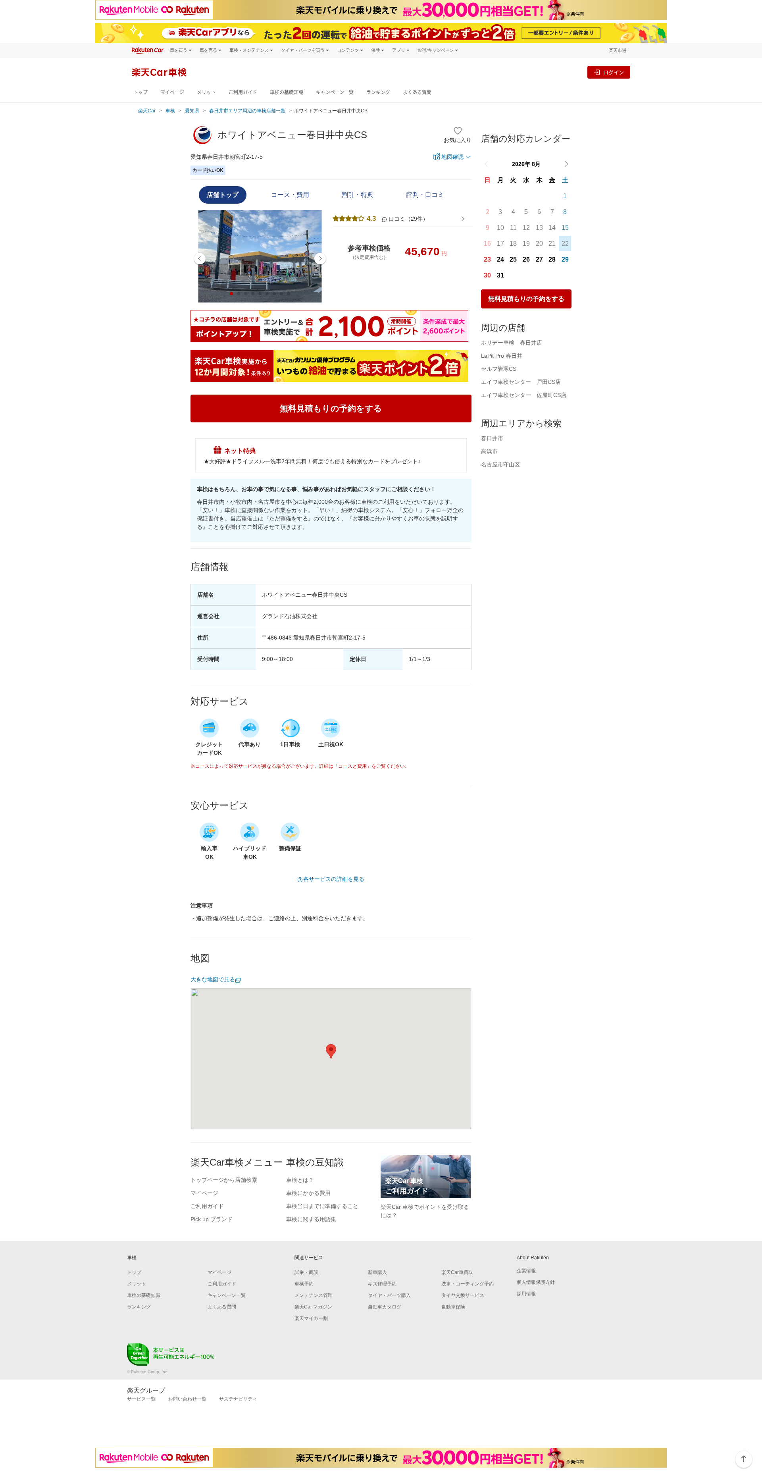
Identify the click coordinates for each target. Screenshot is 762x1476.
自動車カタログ (384, 1307)
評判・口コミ (425, 194)
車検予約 (304, 1284)
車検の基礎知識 (286, 92)
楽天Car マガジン (313, 1307)
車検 (170, 111)
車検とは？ (300, 1180)
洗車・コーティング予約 (467, 1284)
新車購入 (377, 1272)
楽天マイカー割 (311, 1318)
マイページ (172, 92)
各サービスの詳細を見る (333, 879)
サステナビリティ (238, 1399)
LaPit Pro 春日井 (501, 356)
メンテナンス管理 (313, 1295)
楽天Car (147, 111)
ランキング (378, 92)
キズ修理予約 (382, 1284)
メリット (206, 92)
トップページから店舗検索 (223, 1180)
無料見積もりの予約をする (526, 298)
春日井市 (492, 438)
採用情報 (526, 1294)
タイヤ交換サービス (462, 1295)
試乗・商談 (306, 1272)
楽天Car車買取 (457, 1272)
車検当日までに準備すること (322, 1206)
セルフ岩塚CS (498, 369)
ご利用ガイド (243, 92)
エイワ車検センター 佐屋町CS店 (523, 395)
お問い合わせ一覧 (187, 1399)
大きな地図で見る (212, 979)
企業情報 (526, 1271)
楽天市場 (617, 50)
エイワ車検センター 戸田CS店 (521, 382)
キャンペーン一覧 (335, 92)
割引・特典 (357, 194)
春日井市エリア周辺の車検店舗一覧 (247, 111)
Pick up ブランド (211, 1219)
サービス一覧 (141, 1399)
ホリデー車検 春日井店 (511, 342)
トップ (140, 92)
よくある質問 (417, 92)
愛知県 (192, 111)
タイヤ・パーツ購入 (389, 1295)
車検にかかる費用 (308, 1193)
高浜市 (489, 451)
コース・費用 (290, 194)
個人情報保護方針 (536, 1282)
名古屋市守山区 (500, 464)
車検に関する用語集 (311, 1219)
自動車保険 (453, 1307)
